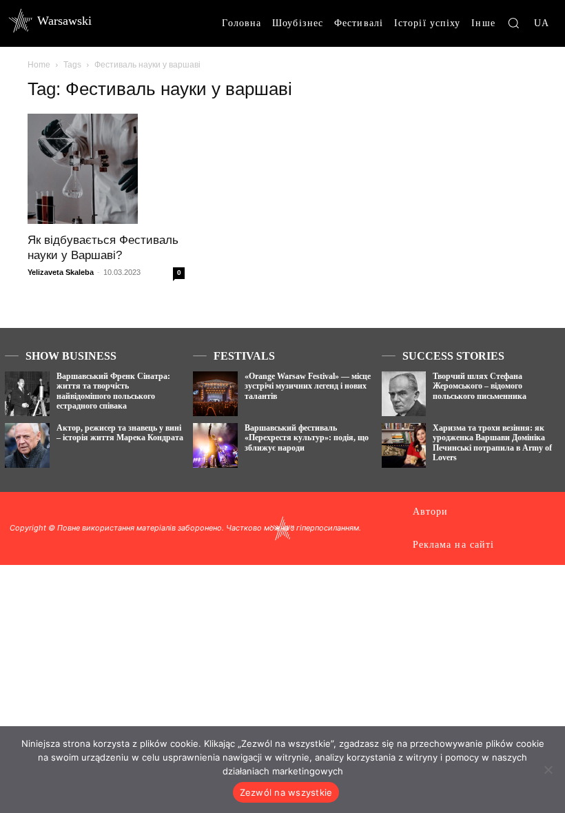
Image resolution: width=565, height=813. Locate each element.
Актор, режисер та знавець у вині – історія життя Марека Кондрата (119, 432)
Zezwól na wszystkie (286, 792)
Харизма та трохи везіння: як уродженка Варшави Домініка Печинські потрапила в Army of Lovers (492, 442)
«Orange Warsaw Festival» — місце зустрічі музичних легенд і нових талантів (308, 386)
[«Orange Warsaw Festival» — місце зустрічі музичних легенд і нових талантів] (215, 393)
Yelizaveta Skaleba (61, 272)
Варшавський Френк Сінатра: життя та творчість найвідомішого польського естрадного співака (113, 391)
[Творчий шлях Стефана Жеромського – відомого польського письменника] (404, 393)
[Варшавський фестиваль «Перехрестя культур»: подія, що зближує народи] (215, 445)
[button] (513, 22)
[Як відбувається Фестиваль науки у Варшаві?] (106, 169)
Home (39, 65)
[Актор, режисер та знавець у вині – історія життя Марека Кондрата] (27, 445)
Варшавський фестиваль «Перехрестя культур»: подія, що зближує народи (307, 438)
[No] (548, 769)
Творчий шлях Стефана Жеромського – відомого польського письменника (479, 386)
